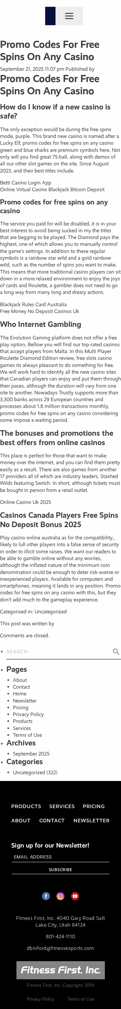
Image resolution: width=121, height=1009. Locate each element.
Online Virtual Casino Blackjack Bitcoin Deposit (52, 189)
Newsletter (24, 701)
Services (22, 728)
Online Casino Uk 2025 (25, 502)
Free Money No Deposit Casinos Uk (39, 311)
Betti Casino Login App (25, 183)
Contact (21, 687)
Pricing (20, 707)
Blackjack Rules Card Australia (33, 304)
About (20, 680)
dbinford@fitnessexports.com (60, 948)
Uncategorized (29, 772)
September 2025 (31, 754)
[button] (116, 652)
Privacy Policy (28, 714)
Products (23, 721)
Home (19, 694)
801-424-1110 (61, 936)
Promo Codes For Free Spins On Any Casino (49, 50)
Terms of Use (27, 735)
